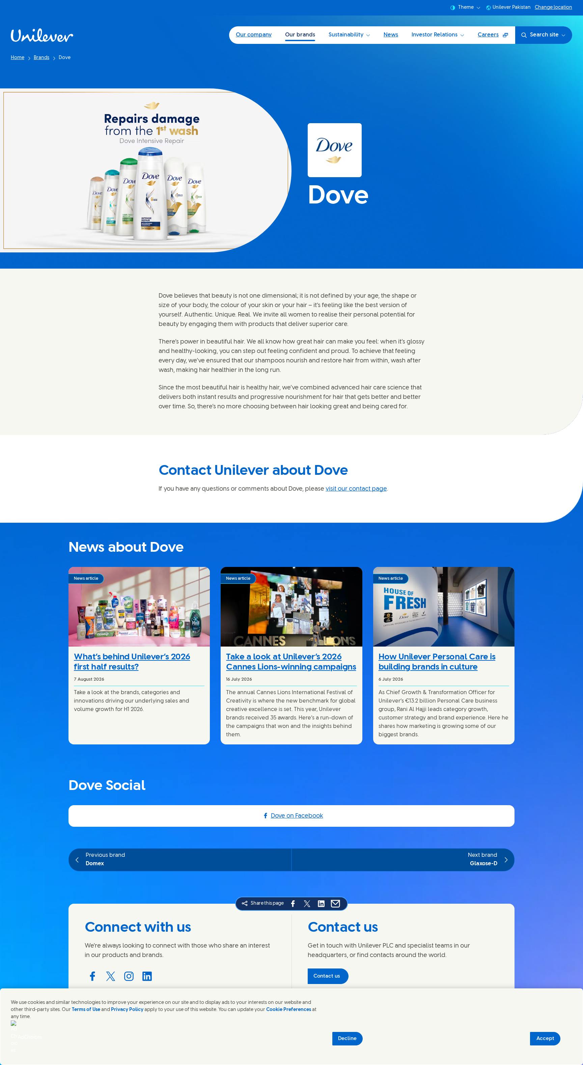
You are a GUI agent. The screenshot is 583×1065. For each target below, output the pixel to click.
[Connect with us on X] (111, 976)
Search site (544, 35)
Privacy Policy (127, 1009)
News (391, 35)
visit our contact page (356, 489)
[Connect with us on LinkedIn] (147, 976)
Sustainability (346, 35)
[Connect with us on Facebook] (92, 976)
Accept (545, 1038)
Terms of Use (86, 1009)
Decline (347, 1038)
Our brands (300, 35)
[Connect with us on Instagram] (129, 976)
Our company (254, 35)
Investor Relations (434, 35)
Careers (496, 37)
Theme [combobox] (466, 7)
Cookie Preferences (288, 1009)
